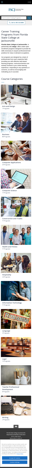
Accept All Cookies (14, 458)
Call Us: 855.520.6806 (16, 23)
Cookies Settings (15, 462)
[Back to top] (16, 434)
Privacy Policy (19, 453)
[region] (14, 453)
